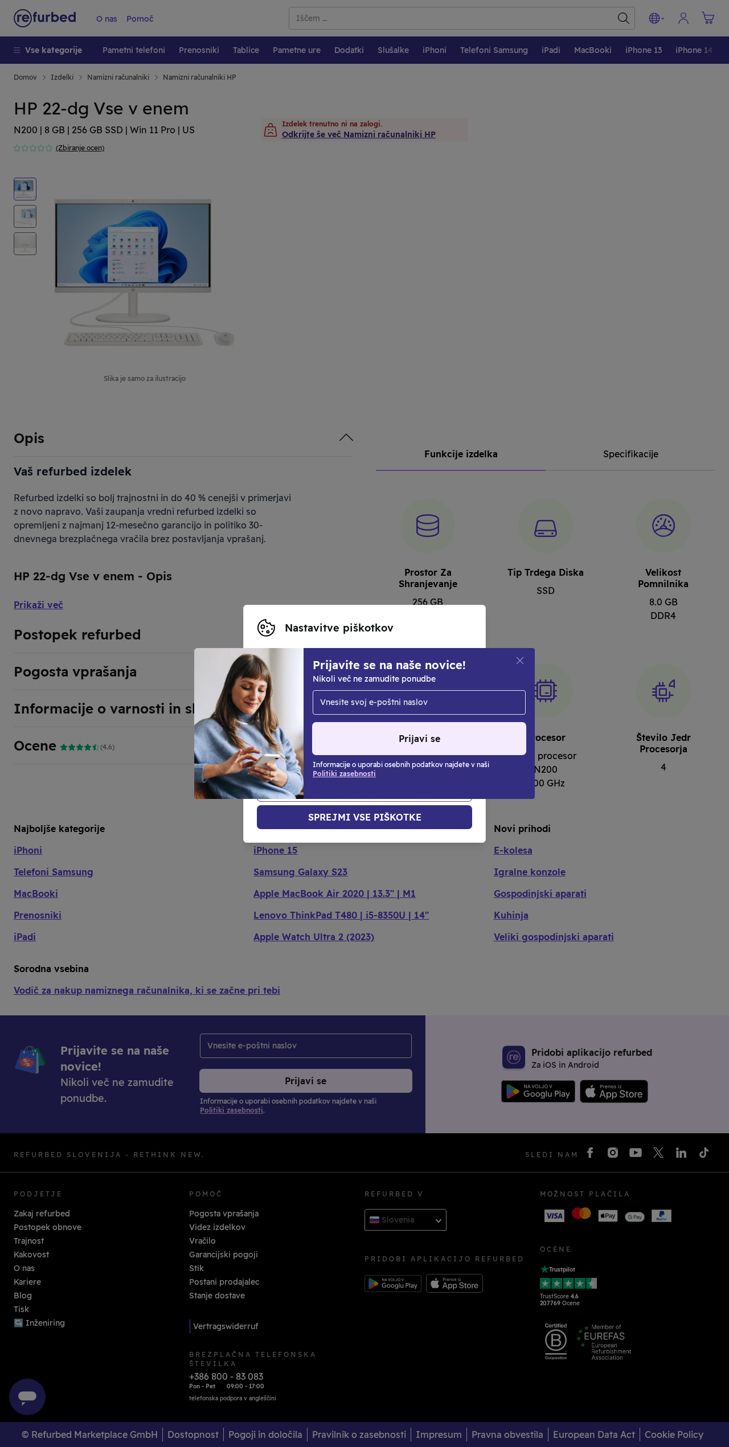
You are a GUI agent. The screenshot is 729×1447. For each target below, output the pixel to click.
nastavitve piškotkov (299, 712)
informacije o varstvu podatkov (377, 724)
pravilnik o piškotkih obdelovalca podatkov (382, 736)
